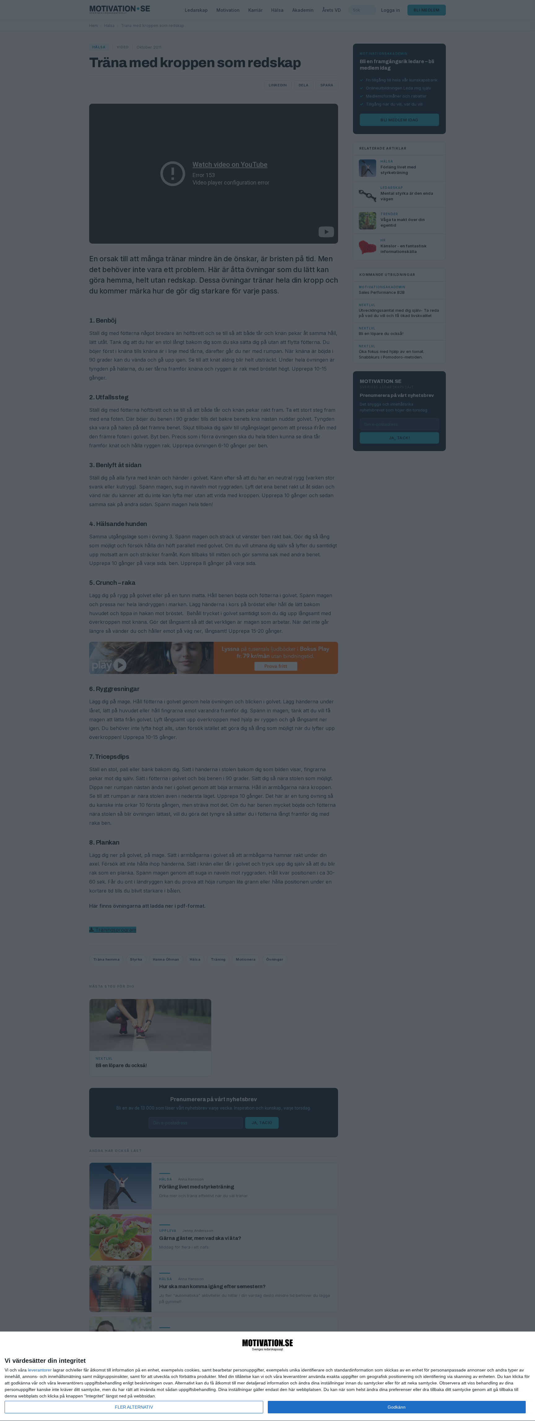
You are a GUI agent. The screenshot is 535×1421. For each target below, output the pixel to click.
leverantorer (40, 1370)
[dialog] (267, 1376)
